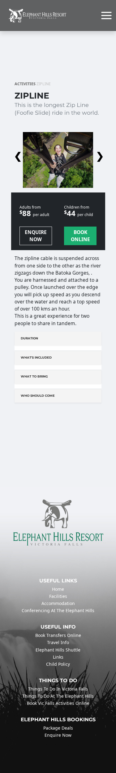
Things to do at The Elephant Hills (58, 696)
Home (58, 589)
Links (58, 657)
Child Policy (58, 664)
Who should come (38, 396)
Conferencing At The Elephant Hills (58, 610)
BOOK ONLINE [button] (80, 236)
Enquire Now (58, 735)
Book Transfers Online (58, 635)
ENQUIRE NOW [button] (36, 236)
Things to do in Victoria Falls (58, 689)
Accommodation (58, 603)
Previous (17, 154)
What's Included (36, 358)
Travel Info (58, 642)
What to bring (34, 376)
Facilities (58, 596)
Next (99, 154)
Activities (25, 83)
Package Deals (58, 728)
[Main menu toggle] (106, 15)
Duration (29, 338)
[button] (58, 154)
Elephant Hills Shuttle (58, 650)
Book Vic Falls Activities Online (58, 703)
